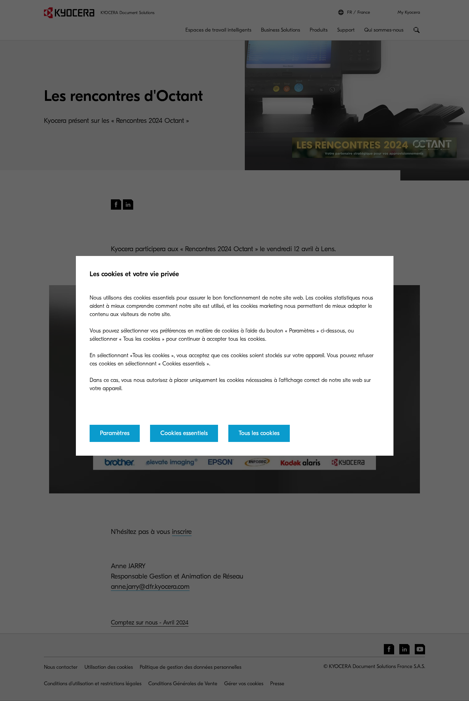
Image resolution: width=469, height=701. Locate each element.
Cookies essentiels (184, 433)
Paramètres (114, 433)
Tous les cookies (259, 433)
